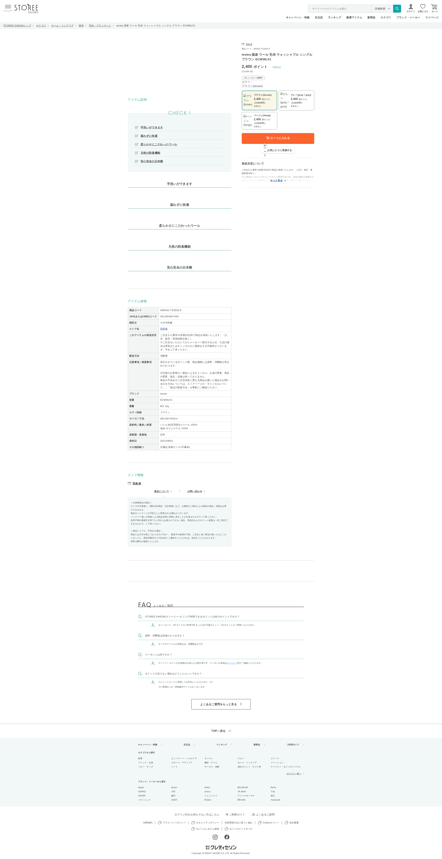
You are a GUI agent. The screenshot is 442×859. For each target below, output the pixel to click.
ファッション (277, 762)
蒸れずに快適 (149, 135)
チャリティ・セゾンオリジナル (285, 767)
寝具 (81, 25)
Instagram (215, 837)
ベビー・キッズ (145, 767)
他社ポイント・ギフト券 (249, 767)
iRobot (207, 800)
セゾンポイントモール (240, 829)
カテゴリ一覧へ (293, 773)
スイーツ (275, 758)
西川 (273, 796)
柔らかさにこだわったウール (159, 144)
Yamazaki (275, 800)
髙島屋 (164, 328)
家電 (140, 758)
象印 (173, 796)
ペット (174, 767)
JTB (173, 791)
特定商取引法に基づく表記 (238, 822)
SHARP (142, 796)
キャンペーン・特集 (298, 17)
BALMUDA (243, 787)
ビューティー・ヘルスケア (184, 758)
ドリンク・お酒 (145, 762)
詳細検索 (380, 8)
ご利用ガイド (292, 744)
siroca (207, 791)
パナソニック (144, 800)
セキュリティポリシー (207, 822)
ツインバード (210, 796)
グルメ (241, 758)
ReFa (273, 787)
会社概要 (294, 822)
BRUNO (242, 800)
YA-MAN (242, 791)
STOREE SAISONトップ (17, 25)
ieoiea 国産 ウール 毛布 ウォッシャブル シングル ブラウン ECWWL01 (155, 25)
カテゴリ (41, 25)
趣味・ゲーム (210, 762)
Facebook (226, 837)
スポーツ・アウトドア (182, 762)
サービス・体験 (211, 767)
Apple (141, 787)
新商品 (371, 17)
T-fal (273, 791)
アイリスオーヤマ (246, 796)
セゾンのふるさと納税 (207, 829)
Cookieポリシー (271, 822)
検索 (397, 9)
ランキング (334, 17)
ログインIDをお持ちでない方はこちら (196, 814)
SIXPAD (142, 791)
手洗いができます (152, 127)
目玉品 (319, 17)
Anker (207, 787)
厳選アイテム (354, 17)
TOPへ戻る (218, 730)
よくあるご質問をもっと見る (218, 704)
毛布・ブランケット (100, 25)
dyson (174, 787)
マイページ (432, 17)
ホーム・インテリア (62, 25)
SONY (174, 800)
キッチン (208, 758)
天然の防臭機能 (150, 152)
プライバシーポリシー (174, 822)
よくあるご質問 (265, 814)
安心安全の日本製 (152, 161)
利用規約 (147, 822)
